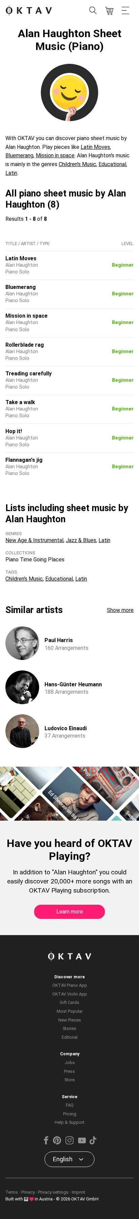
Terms (11, 1192)
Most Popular (70, 1011)
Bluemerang (19, 155)
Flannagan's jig (24, 460)
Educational (112, 164)
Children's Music (77, 164)
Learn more (69, 911)
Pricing (69, 1113)
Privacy (28, 1192)
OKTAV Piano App (69, 985)
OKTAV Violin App (69, 994)
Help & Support (69, 1122)
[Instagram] (69, 1142)
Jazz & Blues (81, 540)
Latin (11, 173)
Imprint (78, 1192)
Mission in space (55, 155)
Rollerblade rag (24, 345)
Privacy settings (53, 1192)
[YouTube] (82, 1142)
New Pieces (69, 1020)
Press (69, 1071)
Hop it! (13, 431)
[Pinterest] (57, 1142)
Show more (120, 610)
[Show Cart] (109, 11)
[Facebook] (46, 1142)
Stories (69, 1028)
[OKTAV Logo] (28, 11)
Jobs (69, 1062)
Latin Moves (95, 147)
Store (69, 1079)
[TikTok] (93, 1142)
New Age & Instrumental (34, 540)
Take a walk (20, 402)
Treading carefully (28, 373)
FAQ (70, 1105)
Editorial (70, 1037)
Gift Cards (69, 1002)
